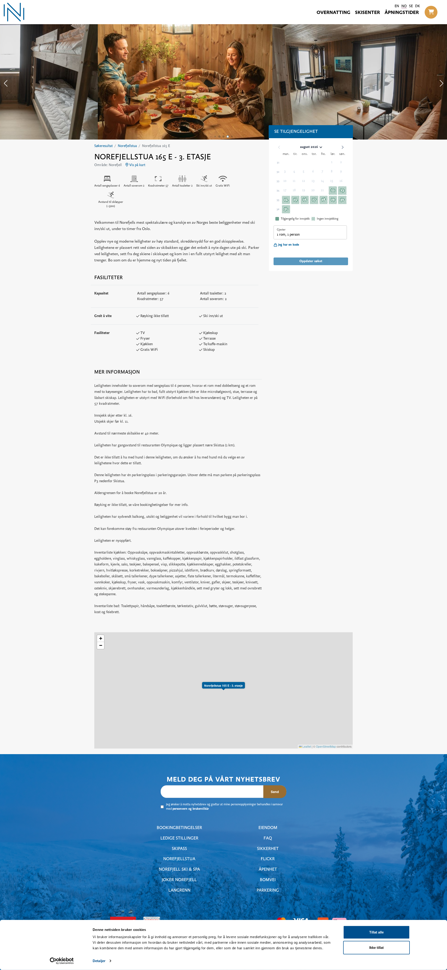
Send (275, 792)
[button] (431, 12)
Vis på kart (136, 165)
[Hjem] (14, 12)
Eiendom (267, 828)
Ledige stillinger (179, 838)
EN (397, 6)
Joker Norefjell (179, 880)
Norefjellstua (127, 146)
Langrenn (179, 890)
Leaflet (306, 746)
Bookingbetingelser (179, 828)
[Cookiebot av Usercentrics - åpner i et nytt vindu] (61, 960)
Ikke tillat (376, 947)
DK (417, 6)
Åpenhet (268, 869)
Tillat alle (376, 932)
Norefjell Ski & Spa (179, 869)
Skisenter (367, 12)
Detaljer (99, 961)
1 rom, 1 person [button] (288, 235)
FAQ (268, 838)
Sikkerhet (268, 849)
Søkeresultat (103, 146)
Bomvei (268, 880)
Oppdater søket (310, 261)
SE (411, 6)
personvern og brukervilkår (191, 809)
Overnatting (333, 12)
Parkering (268, 890)
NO (404, 6)
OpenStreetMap (326, 746)
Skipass (179, 849)
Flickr (268, 859)
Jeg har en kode (288, 245)
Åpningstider (402, 12)
